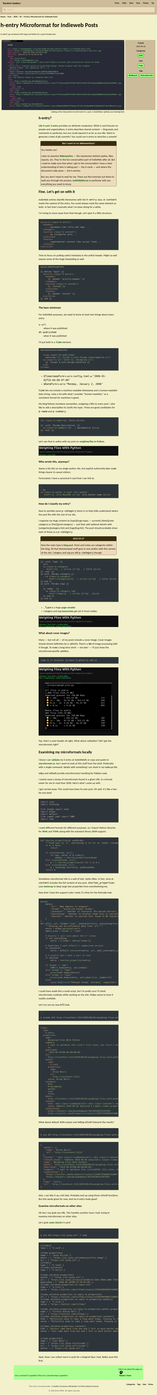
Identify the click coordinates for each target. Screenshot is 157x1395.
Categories (130, 1384)
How (138, 3)
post (141, 55)
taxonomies (68, 611)
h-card (46, 126)
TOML (56, 831)
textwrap (48, 886)
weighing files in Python (92, 441)
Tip (152, 3)
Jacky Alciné (55, 1223)
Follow (146, 3)
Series (150, 1384)
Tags (139, 1384)
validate (55, 760)
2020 (15, 17)
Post (9, 17)
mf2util (52, 773)
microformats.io (47, 763)
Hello (124, 3)
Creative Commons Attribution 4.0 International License (75, 1386)
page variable (68, 607)
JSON (94, 831)
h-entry (54, 126)
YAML (45, 831)
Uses (144, 1384)
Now (131, 3)
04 (21, 17)
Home (2, 17)
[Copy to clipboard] (115, 222)
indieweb (133, 76)
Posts (117, 3)
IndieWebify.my (80, 180)
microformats (147, 76)
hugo (141, 66)
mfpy (41, 773)
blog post (68, 545)
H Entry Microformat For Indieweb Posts (41, 17)
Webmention (66, 156)
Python (97, 773)
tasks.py (109, 767)
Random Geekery (11, 3)
